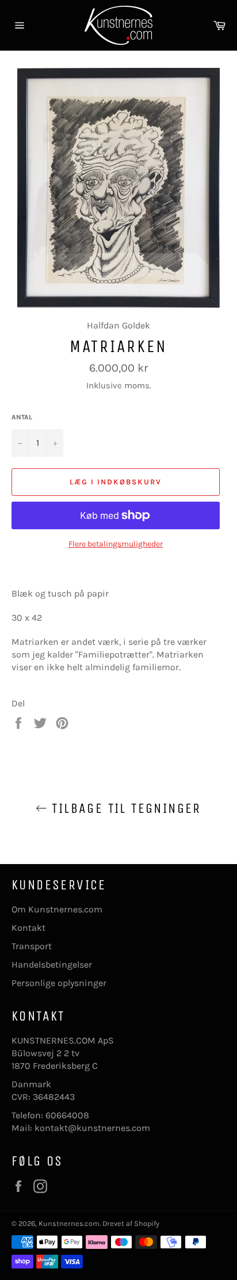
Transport (32, 946)
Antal (22, 417)
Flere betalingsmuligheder (115, 544)
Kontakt (28, 927)
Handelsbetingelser (52, 964)
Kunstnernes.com (69, 1223)
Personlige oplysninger (59, 982)
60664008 (67, 1115)
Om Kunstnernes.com (57, 909)
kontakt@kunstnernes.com (92, 1127)
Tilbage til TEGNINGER (124, 808)
